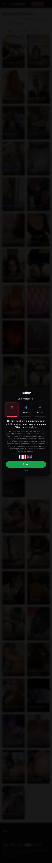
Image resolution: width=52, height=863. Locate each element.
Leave (26, 471)
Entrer (26, 464)
